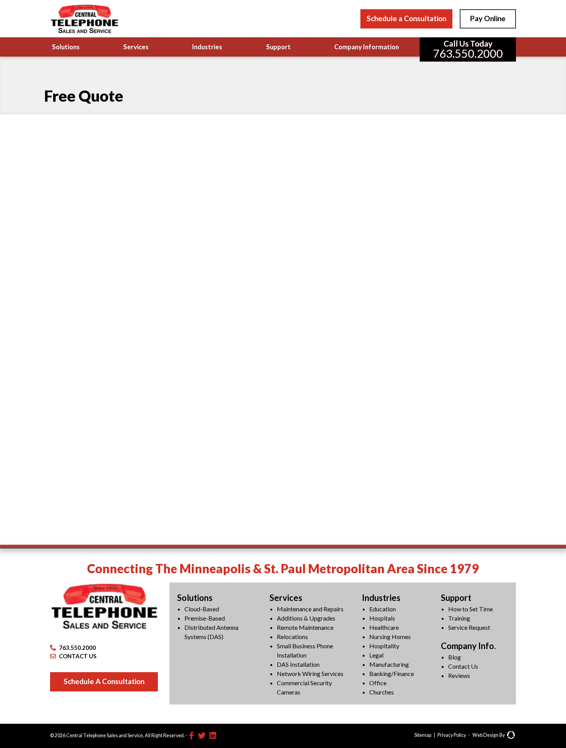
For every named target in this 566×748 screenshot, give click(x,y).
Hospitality (384, 645)
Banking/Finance (391, 673)
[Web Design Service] (511, 736)
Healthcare (384, 627)
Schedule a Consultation (406, 18)
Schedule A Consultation (104, 681)
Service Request (469, 627)
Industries (207, 47)
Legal (376, 655)
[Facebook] (191, 735)
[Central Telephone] (84, 18)
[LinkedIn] (212, 735)
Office (378, 682)
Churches (381, 692)
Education (382, 608)
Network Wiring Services (310, 673)
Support (278, 47)
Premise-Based (204, 618)
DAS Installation (298, 664)
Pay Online (488, 18)
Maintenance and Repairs (310, 608)
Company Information (366, 47)
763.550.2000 (77, 647)
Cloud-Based (201, 608)
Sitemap (422, 735)
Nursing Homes (390, 636)
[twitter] (202, 735)
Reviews (459, 675)
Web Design (485, 735)
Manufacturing (389, 664)
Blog (454, 657)
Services (136, 47)
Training (459, 618)
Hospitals (382, 618)
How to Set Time (470, 608)
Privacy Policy (451, 735)
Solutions (66, 47)
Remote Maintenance (305, 627)
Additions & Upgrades (306, 618)
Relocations (292, 636)
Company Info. (468, 646)
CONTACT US (77, 656)
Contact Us (463, 666)
